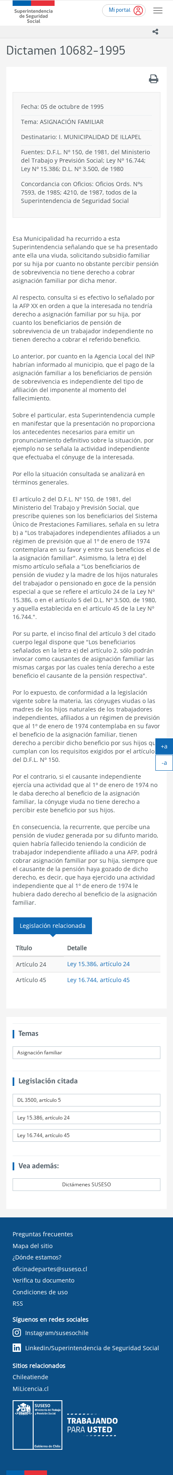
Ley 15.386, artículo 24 (98, 964)
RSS (18, 1303)
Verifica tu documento (43, 1280)
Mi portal (120, 10)
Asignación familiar (39, 1052)
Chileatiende (30, 1377)
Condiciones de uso (40, 1292)
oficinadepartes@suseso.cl (50, 1269)
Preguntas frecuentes (43, 1234)
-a (167, 764)
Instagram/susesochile (57, 1333)
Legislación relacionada (53, 926)
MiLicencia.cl (31, 1389)
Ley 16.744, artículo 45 (98, 980)
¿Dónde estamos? (37, 1257)
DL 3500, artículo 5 (39, 1100)
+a (167, 748)
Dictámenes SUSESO (86, 1184)
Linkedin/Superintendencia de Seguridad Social (92, 1348)
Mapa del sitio (32, 1246)
